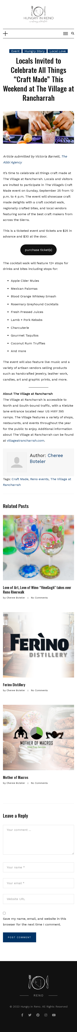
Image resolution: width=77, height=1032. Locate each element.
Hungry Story (34, 51)
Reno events (39, 479)
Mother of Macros (15, 777)
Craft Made (20, 479)
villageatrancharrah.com (25, 440)
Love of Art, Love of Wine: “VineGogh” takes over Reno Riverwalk (37, 590)
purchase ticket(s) (38, 250)
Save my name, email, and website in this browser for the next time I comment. (34, 921)
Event (15, 51)
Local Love (58, 51)
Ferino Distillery (14, 684)
